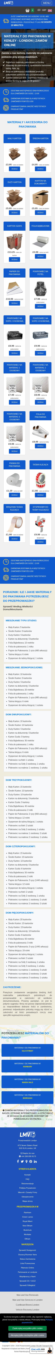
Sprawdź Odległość (27, 1285)
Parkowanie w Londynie (27, 1272)
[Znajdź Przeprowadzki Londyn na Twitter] (22, 1162)
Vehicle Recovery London (27, 1310)
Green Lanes (27, 1217)
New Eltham (27, 1226)
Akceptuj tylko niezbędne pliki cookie (27, 1335)
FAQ (27, 1179)
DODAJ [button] (15, 169)
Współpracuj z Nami (27, 1276)
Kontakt (27, 1175)
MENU (47, 3)
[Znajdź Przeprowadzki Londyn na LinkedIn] (35, 1162)
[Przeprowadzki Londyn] (27, 1134)
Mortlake (27, 1234)
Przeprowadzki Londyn (28, 1346)
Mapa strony (28, 1201)
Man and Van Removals (27, 1295)
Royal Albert (27, 1221)
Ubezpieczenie (28, 1197)
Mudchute (28, 1230)
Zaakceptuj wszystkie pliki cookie (27, 1328)
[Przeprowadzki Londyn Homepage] (8, 3)
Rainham (27, 1212)
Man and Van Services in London (28, 1300)
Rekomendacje (27, 1184)
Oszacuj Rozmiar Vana (27, 1255)
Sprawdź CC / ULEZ (27, 1281)
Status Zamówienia (27, 1259)
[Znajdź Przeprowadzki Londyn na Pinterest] (30, 1162)
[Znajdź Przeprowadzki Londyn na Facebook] (18, 1162)
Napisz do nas (28, 1153)
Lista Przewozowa (27, 1263)
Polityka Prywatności (27, 1188)
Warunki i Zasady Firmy (27, 1192)
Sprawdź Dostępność (27, 1250)
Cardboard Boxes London (27, 1305)
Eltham (27, 1239)
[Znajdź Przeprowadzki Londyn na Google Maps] (27, 1162)
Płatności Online (27, 1268)
